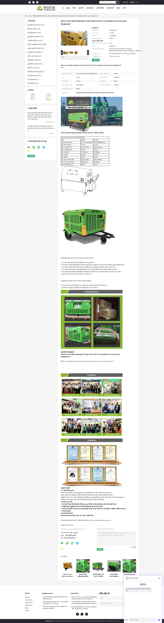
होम (26, 16)
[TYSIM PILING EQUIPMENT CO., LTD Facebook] (29, 2)
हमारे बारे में (81, 8)
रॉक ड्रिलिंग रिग (31, 83)
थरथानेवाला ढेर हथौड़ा (33, 52)
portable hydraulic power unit (102, 520)
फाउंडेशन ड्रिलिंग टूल (33, 40)
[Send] (159, 620)
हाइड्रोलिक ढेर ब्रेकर (33, 37)
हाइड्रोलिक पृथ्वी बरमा (33, 64)
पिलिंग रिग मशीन (31, 29)
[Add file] (126, 620)
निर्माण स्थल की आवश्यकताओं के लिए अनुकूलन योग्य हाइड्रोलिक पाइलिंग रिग (55, 607)
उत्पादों (68, 8)
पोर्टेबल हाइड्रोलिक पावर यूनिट (70, 520)
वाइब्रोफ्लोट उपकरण (33, 60)
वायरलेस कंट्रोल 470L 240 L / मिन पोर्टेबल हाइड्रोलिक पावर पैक (129, 575)
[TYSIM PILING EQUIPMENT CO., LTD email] (29, 147)
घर (63, 8)
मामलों (124, 8)
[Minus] (159, 578)
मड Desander (31, 79)
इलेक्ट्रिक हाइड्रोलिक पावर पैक (85, 520)
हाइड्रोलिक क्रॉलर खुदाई (34, 72)
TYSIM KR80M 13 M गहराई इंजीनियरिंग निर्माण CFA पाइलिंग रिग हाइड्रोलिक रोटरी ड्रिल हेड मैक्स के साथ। (84, 603)
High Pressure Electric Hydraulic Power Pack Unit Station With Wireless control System (67, 575)
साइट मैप (27, 610)
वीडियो (74, 8)
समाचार (118, 8)
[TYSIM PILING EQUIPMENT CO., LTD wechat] (39, 147)
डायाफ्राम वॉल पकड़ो (33, 75)
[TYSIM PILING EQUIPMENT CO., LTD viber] (29, 151)
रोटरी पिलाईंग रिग (32, 33)
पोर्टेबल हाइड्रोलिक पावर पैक (39, 16)
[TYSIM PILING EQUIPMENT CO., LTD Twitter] (33, 2)
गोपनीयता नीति (49, 621)
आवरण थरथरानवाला (33, 56)
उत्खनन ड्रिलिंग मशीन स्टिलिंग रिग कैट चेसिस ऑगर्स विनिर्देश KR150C (55, 598)
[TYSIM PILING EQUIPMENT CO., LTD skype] (45, 147)
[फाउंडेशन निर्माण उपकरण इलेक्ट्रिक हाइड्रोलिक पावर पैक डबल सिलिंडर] (114, 566)
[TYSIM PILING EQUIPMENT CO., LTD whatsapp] (34, 147)
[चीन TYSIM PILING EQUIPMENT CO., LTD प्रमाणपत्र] (33, 96)
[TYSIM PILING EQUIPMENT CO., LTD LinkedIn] (37, 2)
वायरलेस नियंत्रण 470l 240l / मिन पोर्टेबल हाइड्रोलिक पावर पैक (98, 575)
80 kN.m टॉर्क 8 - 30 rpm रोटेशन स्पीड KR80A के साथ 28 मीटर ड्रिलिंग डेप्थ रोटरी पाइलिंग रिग (84, 598)
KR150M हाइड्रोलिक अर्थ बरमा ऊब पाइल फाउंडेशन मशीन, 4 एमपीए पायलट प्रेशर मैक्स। (84, 608)
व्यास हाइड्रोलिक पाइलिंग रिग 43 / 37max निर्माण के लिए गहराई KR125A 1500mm (55, 602)
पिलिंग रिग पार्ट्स (31, 68)
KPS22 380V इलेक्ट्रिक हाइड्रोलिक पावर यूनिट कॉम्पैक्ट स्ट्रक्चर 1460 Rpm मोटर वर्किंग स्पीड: (83, 575)
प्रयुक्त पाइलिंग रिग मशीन (34, 48)
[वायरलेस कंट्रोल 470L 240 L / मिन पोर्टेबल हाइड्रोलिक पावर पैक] (129, 566)
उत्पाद (29, 16)
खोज (118, 2)
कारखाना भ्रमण (90, 8)
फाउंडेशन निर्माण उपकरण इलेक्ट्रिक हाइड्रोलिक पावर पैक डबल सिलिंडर (114, 575)
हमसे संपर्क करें (110, 8)
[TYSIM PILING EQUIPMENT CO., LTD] (46, 8)
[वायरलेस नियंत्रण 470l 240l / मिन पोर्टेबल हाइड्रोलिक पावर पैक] (98, 566)
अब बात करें (125, 2)
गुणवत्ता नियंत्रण (100, 8)
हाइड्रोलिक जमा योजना (33, 25)
